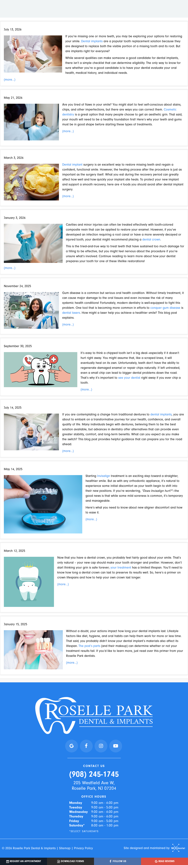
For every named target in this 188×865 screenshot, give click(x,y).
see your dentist (129, 378)
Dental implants (92, 41)
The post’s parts (89, 646)
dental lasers (71, 313)
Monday (75, 803)
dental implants (161, 414)
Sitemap (64, 848)
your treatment (121, 567)
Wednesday (78, 812)
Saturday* (77, 825)
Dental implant (72, 165)
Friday (74, 821)
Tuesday (75, 807)
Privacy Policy (83, 848)
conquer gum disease (165, 308)
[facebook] (86, 746)
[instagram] (101, 746)
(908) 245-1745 (94, 774)
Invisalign (103, 476)
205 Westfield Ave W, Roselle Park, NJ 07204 (94, 785)
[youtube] (115, 746)
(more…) (9, 80)
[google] (71, 746)
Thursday (76, 816)
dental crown (151, 239)
